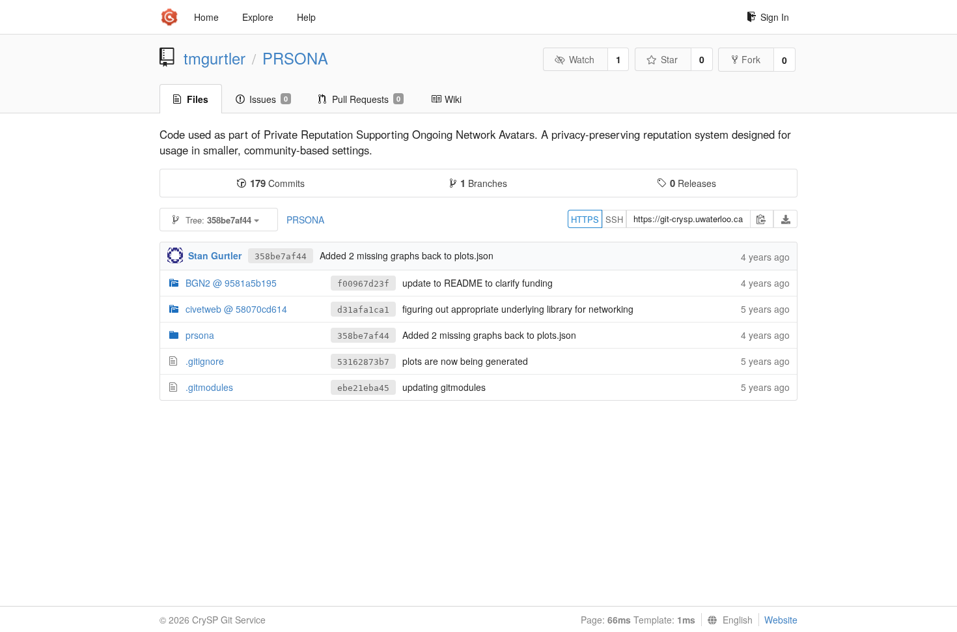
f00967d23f (363, 284)
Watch (581, 59)
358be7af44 (281, 256)
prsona (200, 334)
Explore (257, 16)
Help (306, 16)
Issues (268, 99)
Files (197, 99)
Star (669, 59)
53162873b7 (363, 362)
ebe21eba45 (363, 388)
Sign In (774, 16)
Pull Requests (366, 99)
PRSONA (295, 58)
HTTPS (585, 219)
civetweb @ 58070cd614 (236, 308)
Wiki (453, 99)
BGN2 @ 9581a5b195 (231, 282)
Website (781, 619)
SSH (614, 219)
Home (206, 16)
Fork (751, 59)
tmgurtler (214, 58)
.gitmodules (209, 387)
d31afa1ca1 (363, 310)
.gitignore (205, 360)
